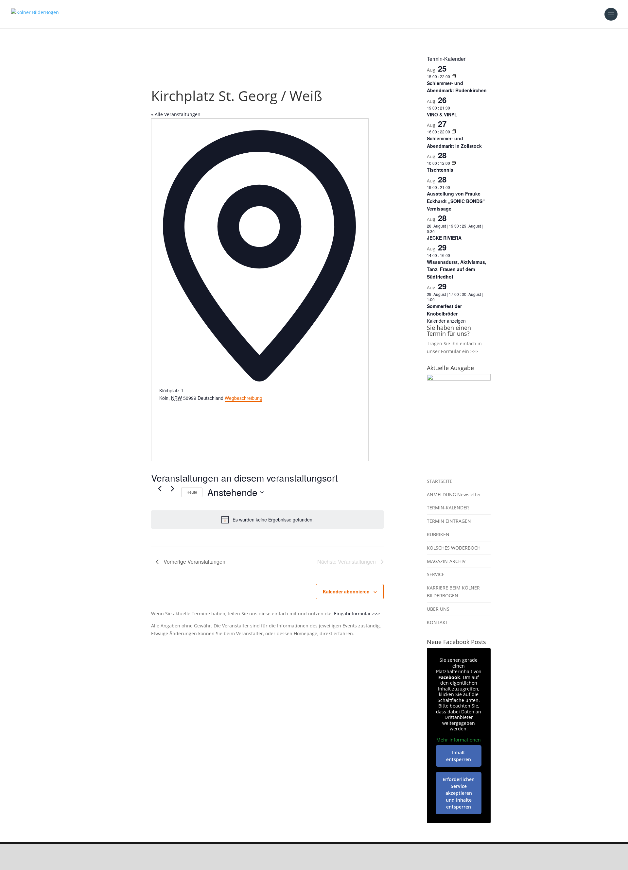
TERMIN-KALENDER (448, 507)
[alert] (267, 519)
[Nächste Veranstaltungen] (172, 488)
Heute (191, 492)
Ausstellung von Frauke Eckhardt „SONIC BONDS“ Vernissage (456, 201)
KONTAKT (437, 622)
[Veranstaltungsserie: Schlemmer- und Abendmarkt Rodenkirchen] (454, 76)
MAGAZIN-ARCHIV (446, 561)
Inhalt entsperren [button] (458, 755)
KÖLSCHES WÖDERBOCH (453, 548)
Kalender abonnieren (346, 591)
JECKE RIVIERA (444, 237)
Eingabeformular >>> (357, 613)
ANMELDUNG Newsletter (454, 494)
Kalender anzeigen (446, 320)
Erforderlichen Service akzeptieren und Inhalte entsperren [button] (459, 793)
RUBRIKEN (438, 534)
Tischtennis (440, 169)
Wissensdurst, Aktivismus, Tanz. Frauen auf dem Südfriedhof (456, 269)
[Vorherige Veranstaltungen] (160, 488)
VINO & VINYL (442, 114)
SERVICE (436, 574)
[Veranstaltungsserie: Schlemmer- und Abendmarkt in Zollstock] (454, 131)
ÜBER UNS (438, 609)
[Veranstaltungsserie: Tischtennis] (454, 163)
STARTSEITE (439, 481)
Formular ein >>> (459, 351)
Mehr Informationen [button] (458, 740)
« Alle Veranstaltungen (176, 114)
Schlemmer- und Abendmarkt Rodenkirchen (457, 87)
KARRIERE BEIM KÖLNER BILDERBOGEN (453, 592)
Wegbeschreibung (243, 398)
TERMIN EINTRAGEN (449, 521)
